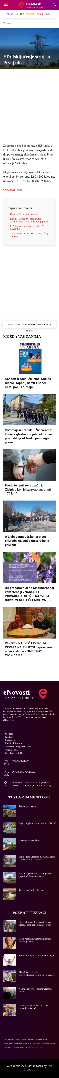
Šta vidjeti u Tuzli (27, 806)
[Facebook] (10, 74)
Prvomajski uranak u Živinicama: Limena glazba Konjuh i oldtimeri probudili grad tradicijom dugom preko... (28, 436)
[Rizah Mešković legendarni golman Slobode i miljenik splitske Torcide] (9, 926)
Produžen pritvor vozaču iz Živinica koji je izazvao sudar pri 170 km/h (28, 489)
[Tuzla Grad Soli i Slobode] (9, 894)
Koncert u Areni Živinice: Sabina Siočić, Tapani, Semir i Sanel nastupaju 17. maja (28, 383)
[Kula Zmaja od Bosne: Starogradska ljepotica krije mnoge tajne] (9, 878)
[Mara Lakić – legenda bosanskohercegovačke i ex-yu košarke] (9, 976)
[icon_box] (16, 763)
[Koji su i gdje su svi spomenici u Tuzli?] (9, 827)
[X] (18, 74)
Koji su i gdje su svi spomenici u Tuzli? (37, 823)
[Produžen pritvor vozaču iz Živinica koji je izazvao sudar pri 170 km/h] (29, 465)
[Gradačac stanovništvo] (9, 844)
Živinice (7, 23)
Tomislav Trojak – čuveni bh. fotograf (37, 955)
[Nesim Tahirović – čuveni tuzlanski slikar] (9, 993)
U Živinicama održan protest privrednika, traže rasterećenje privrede (27, 541)
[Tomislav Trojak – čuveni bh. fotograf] (9, 960)
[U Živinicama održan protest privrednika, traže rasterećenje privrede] (29, 516)
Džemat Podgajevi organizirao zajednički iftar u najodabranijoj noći (29, 220)
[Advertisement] (29, 109)
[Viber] (25, 74)
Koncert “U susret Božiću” (24, 214)
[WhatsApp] (33, 74)
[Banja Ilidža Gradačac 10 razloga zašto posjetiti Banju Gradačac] (9, 861)
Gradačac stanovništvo (29, 840)
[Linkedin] (40, 74)
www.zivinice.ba (12, 189)
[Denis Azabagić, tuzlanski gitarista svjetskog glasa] (9, 943)
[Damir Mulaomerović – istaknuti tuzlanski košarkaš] (9, 1010)
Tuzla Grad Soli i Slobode (31, 890)
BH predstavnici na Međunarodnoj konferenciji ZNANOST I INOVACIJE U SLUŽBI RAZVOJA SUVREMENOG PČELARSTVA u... (29, 594)
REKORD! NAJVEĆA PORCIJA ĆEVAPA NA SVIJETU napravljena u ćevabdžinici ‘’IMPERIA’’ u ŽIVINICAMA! (29, 649)
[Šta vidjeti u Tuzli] (9, 811)
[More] (48, 74)
